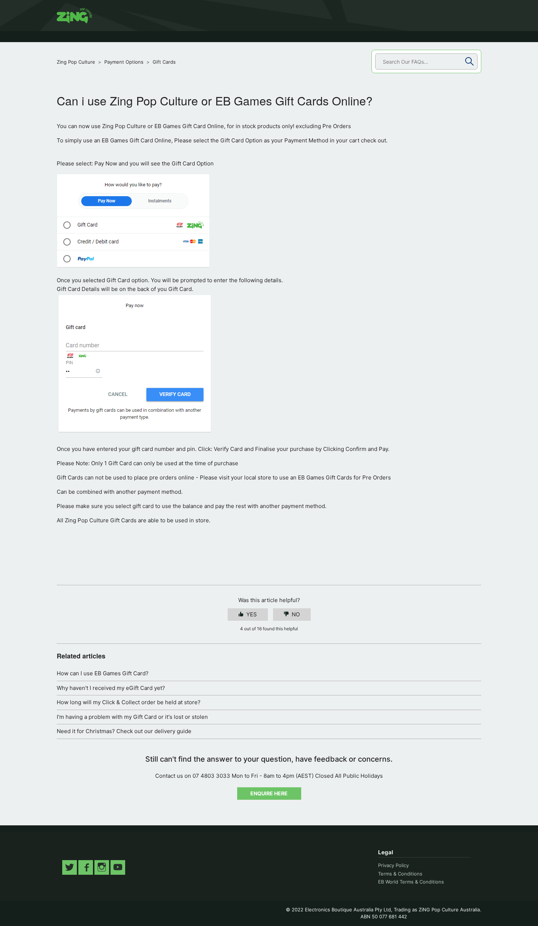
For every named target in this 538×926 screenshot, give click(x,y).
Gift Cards (164, 62)
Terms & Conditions (400, 874)
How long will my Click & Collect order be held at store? (129, 702)
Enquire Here (269, 793)
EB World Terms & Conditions (411, 882)
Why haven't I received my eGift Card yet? (111, 687)
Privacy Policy (393, 865)
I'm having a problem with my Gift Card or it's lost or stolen (132, 716)
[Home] (74, 15)
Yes (251, 614)
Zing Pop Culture (76, 62)
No (296, 614)
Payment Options (123, 62)
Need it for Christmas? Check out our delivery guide (124, 731)
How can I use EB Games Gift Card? (103, 673)
